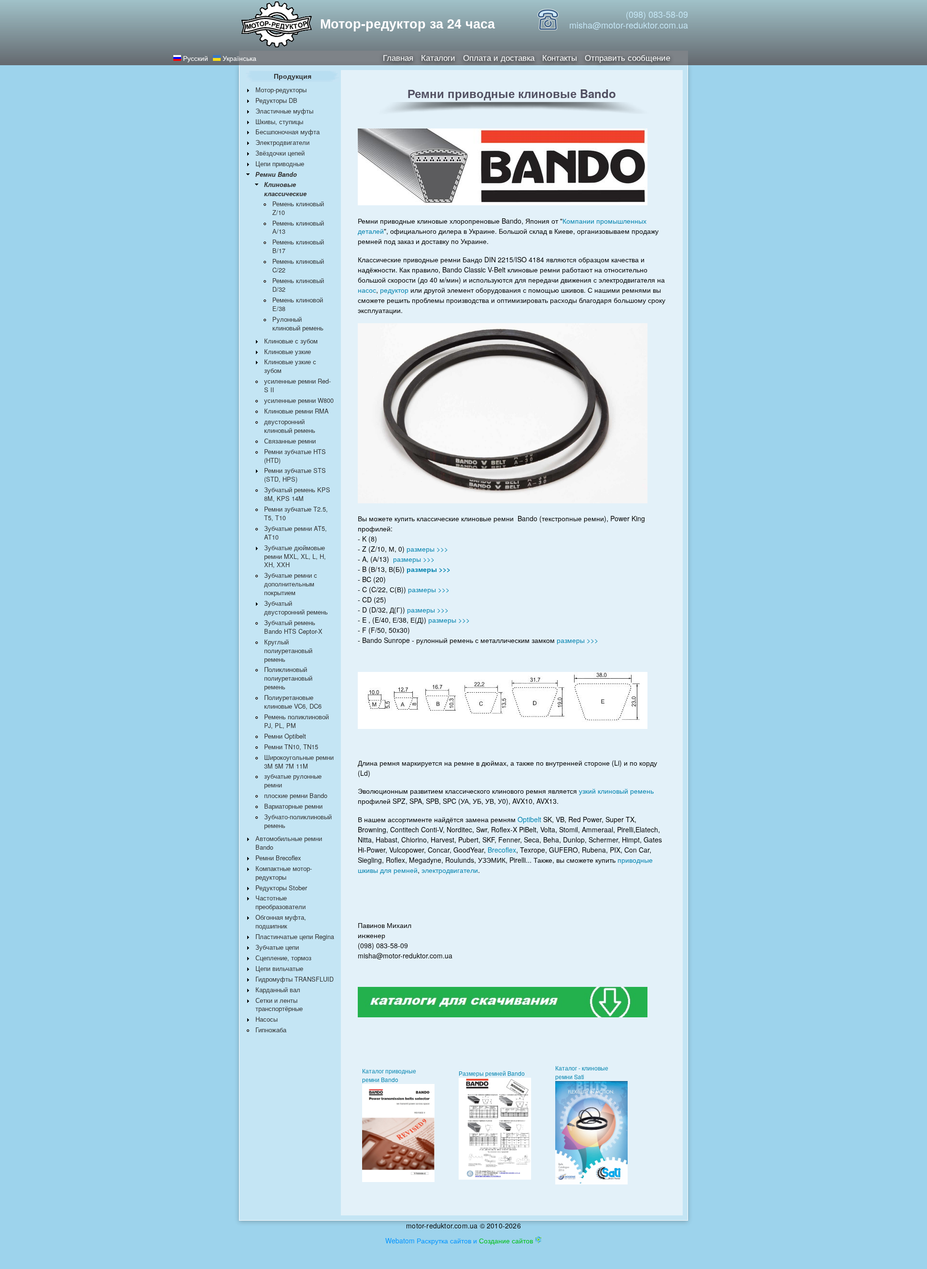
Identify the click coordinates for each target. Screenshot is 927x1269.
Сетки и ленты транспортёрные (279, 1004)
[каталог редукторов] (502, 1001)
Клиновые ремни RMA (296, 410)
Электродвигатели (282, 142)
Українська (238, 58)
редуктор (394, 290)
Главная (398, 56)
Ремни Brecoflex (278, 857)
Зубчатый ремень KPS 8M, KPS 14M (297, 494)
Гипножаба (270, 1029)
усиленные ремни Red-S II (297, 385)
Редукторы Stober (281, 887)
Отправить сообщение (627, 56)
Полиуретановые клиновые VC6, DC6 (293, 702)
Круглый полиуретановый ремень (288, 650)
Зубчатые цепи (277, 947)
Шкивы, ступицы (279, 121)
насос (367, 290)
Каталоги (438, 56)
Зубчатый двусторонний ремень (296, 607)
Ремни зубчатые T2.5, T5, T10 (296, 513)
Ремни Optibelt (285, 736)
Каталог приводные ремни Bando (389, 1075)
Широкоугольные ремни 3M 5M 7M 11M (299, 761)
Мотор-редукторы (281, 89)
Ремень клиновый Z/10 (298, 208)
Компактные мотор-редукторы (283, 873)
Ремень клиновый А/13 (298, 227)
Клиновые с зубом (291, 340)
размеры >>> (427, 549)
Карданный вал (277, 989)
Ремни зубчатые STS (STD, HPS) (295, 475)
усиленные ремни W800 (299, 400)
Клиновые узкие (287, 351)
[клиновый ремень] (398, 1179)
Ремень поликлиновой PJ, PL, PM (296, 721)
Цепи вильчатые (279, 968)
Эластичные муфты (284, 110)
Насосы (266, 1019)
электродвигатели (449, 870)
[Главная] (276, 25)
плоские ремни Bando (295, 795)
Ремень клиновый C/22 (298, 265)
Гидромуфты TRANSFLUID (294, 979)
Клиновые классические (285, 189)
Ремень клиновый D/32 (298, 285)
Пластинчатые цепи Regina (294, 936)
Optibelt (529, 819)
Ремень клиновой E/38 (297, 304)
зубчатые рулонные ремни (293, 780)
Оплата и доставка (498, 56)
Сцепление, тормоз (283, 957)
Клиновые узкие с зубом (290, 366)
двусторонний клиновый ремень (289, 426)
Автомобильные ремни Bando (288, 843)
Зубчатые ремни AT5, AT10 (295, 533)
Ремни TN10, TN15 (291, 746)
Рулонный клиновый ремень (297, 323)
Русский (194, 58)
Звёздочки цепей (280, 152)
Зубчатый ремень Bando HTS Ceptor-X (293, 627)
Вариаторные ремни (293, 806)
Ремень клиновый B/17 (298, 246)
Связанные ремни (290, 440)
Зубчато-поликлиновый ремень (298, 821)
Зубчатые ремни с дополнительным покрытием (290, 583)
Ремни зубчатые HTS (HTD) (295, 456)
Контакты (559, 56)
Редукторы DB (276, 100)
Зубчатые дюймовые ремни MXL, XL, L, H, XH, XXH (295, 556)
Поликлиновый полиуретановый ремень (288, 678)
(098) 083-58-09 (657, 14)
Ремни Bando (276, 174)
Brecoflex (502, 850)
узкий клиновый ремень (616, 791)
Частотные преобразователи (280, 902)
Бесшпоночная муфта (287, 131)
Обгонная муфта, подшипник (280, 921)
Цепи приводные (279, 163)
